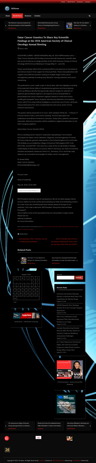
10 (15, 288)
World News (71, 2)
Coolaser (42, 460)
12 (22, 288)
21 (30, 291)
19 (22, 291)
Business (80, 2)
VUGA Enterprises (63, 382)
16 (37, 288)
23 (37, 291)
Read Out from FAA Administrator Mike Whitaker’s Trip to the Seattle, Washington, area (50, 424)
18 (19, 291)
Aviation (87, 2)
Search (59, 274)
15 (34, 288)
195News (15, 8)
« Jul (14, 302)
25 (19, 295)
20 (26, 291)
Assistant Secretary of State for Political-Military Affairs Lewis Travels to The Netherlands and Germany (72, 259)
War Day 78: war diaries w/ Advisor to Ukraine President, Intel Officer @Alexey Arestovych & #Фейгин (83, 24)
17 (15, 291)
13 (26, 288)
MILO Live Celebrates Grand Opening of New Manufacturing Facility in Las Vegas (68, 319)
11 (19, 288)
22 (34, 291)
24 (15, 295)
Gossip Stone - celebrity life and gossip (26, 321)
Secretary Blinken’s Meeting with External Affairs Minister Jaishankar (78, 424)
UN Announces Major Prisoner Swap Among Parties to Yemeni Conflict (18, 424)
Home (63, 2)
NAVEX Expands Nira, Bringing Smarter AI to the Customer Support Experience (69, 307)
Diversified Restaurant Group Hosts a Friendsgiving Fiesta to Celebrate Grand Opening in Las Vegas (48, 24)
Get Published (76, 460)
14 (30, 288)
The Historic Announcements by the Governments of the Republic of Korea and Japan (19, 24)
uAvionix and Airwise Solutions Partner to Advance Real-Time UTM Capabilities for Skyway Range (69, 296)
